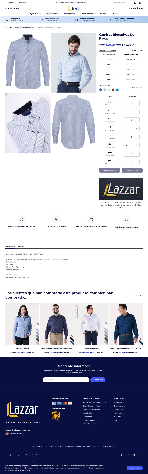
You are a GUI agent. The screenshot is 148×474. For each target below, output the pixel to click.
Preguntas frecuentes (91, 410)
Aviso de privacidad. (23, 470)
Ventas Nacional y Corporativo (94, 402)
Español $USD (15, 433)
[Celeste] (117, 89)
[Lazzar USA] (74, 8)
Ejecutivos (118, 402)
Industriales (118, 410)
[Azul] (100, 89)
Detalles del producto (107, 51)
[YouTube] (134, 455)
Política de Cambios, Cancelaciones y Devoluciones (75, 446)
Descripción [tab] (10, 246)
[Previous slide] (135, 295)
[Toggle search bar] (129, 2)
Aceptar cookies (134, 468)
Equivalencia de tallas (91, 406)
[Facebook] (128, 455)
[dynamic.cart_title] (140, 2)
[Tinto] (113, 89)
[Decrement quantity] (126, 103)
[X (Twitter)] (140, 455)
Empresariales (119, 406)
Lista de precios (89, 420)
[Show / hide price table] (137, 51)
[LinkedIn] (122, 455)
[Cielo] (109, 89)
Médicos (117, 417)
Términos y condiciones (42, 446)
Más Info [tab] (21, 246)
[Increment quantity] (136, 103)
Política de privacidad (106, 446)
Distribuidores (88, 413)
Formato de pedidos (91, 424)
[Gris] (104, 89)
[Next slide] (140, 295)
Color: (104, 86)
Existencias (87, 417)
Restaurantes (119, 413)
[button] (35, 14)
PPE (115, 420)
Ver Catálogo (136, 8)
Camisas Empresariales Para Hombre (20, 27)
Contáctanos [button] (12, 8)
